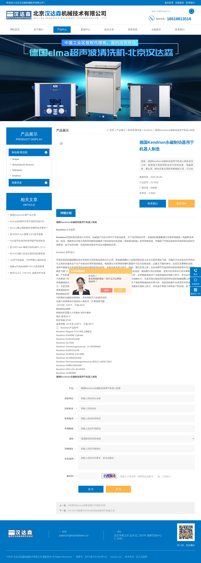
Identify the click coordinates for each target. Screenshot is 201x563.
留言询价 (182, 203)
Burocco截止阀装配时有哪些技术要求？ (29, 228)
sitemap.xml (115, 557)
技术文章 (109, 29)
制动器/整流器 (19, 152)
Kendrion (16, 176)
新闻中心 (85, 29)
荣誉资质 (132, 29)
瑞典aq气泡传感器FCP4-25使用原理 (27, 266)
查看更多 (17, 182)
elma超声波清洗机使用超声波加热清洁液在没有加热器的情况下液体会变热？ (29, 241)
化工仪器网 (141, 557)
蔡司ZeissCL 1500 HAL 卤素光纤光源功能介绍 (29, 273)
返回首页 (169, 3)
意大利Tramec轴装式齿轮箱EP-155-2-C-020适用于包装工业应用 (29, 247)
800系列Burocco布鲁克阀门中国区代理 (86, 505)
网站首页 (15, 29)
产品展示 (121, 130)
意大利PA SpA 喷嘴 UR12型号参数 (26, 234)
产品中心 (62, 29)
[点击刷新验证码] (109, 476)
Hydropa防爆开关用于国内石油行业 (27, 221)
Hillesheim (17, 170)
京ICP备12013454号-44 (96, 557)
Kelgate (15, 159)
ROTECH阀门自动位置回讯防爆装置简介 (29, 253)
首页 (112, 130)
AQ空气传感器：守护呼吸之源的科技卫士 (29, 260)
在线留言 (179, 3)
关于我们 (38, 29)
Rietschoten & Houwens (23, 165)
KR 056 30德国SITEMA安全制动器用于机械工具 (91, 510)
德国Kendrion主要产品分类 (23, 215)
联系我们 (190, 3)
